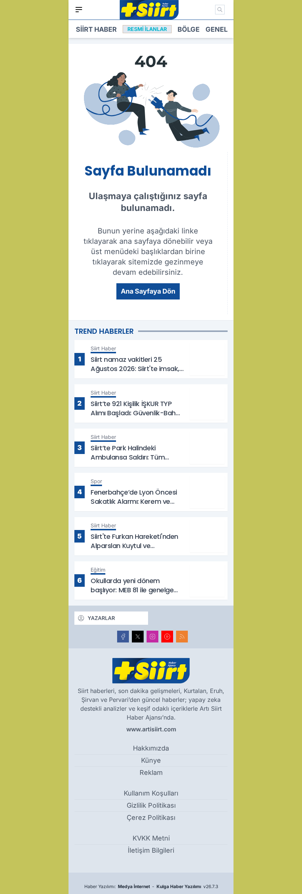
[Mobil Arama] (220, 9)
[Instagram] (152, 636)
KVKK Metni (151, 838)
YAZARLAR (101, 618)
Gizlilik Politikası (151, 805)
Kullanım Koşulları (151, 793)
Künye (151, 760)
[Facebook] (123, 636)
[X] (138, 636)
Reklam (151, 772)
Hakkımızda (151, 748)
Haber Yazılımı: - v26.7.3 (151, 886)
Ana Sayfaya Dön (148, 291)
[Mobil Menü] (78, 9)
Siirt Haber (96, 29)
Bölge (189, 29)
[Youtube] (167, 636)
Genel (217, 29)
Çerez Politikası (151, 817)
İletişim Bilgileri (151, 850)
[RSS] (182, 636)
